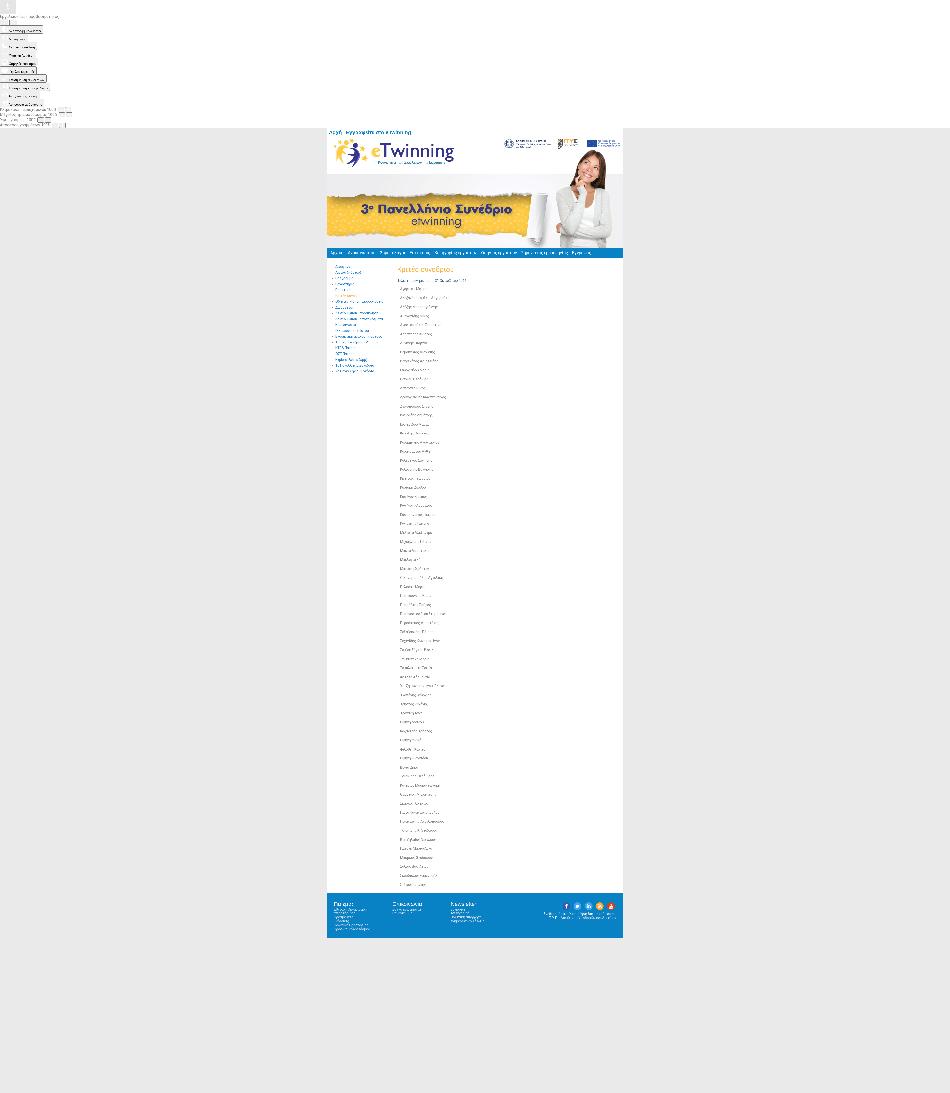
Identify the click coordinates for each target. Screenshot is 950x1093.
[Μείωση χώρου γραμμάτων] (55, 125)
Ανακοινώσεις (361, 252)
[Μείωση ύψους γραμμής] (40, 120)
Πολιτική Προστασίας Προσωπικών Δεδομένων (354, 927)
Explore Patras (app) (351, 360)
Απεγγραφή (460, 913)
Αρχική (336, 252)
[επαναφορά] (4, 22)
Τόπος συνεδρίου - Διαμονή (357, 342)
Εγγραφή (458, 909)
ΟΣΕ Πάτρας (345, 354)
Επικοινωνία (345, 325)
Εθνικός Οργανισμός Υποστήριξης (350, 911)
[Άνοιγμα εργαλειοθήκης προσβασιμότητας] (8, 7)
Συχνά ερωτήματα (406, 909)
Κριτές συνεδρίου (349, 296)
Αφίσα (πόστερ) (348, 272)
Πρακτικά (343, 290)
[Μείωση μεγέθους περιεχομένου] (61, 109)
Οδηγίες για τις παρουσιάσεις (359, 301)
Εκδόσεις (341, 921)
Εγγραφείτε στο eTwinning (381, 132)
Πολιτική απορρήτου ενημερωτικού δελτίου (469, 919)
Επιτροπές (420, 252)
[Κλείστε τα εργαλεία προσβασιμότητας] (13, 22)
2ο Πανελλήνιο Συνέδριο (354, 371)
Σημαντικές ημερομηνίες (544, 252)
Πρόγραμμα (344, 278)
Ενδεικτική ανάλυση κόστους (358, 336)
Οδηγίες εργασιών (499, 252)
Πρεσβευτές (343, 917)
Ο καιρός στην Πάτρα (352, 331)
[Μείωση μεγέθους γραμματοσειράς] (62, 114)
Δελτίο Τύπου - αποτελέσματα (359, 319)
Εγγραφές (581, 252)
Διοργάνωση (345, 267)
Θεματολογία (392, 252)
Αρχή (335, 132)
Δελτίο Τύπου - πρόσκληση (356, 313)
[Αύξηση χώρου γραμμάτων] (62, 125)
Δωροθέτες (344, 307)
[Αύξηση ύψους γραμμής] (48, 120)
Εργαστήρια (344, 284)
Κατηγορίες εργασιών (456, 252)
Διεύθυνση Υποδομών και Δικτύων (588, 918)
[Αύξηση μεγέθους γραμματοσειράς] (69, 114)
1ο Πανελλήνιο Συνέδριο (354, 365)
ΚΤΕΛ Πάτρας (345, 348)
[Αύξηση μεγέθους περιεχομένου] (68, 109)
